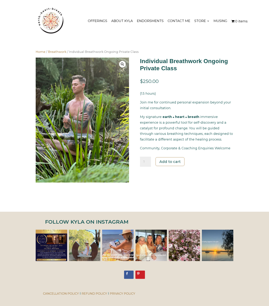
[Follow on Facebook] (129, 275)
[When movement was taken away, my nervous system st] (217, 245)
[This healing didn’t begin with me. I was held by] (151, 245)
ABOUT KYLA (122, 21)
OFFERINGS (97, 21)
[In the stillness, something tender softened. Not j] (184, 245)
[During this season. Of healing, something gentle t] (118, 245)
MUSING (220, 21)
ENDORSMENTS (150, 21)
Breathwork (57, 52)
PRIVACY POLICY (122, 293)
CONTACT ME (179, 21)
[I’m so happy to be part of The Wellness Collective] (51, 245)
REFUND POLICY (94, 293)
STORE (200, 21)
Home (40, 52)
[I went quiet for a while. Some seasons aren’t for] (84, 245)
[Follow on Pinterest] (140, 275)
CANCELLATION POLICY (61, 293)
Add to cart (170, 161)
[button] (122, 64)
